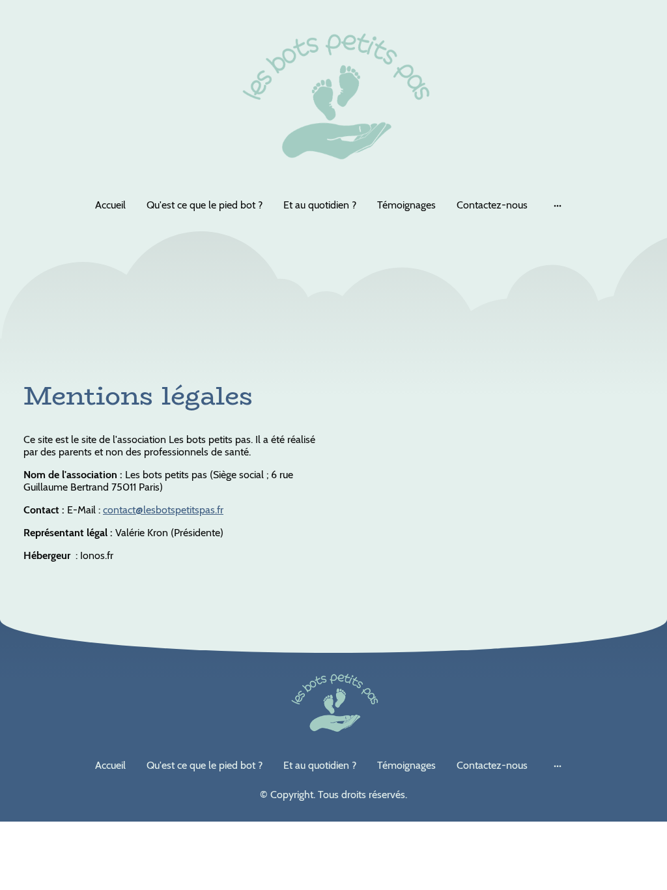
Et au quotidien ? (319, 205)
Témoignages (406, 205)
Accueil (110, 205)
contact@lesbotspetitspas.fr (163, 510)
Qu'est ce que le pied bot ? (205, 205)
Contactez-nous (492, 205)
